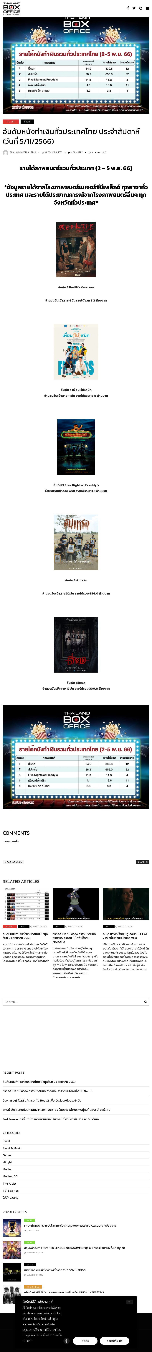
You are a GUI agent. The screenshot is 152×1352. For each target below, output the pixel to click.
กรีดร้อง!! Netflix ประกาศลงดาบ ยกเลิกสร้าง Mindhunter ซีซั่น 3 (64, 1292)
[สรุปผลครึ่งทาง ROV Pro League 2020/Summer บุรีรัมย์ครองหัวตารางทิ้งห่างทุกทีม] (12, 1250)
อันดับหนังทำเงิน (14, 862)
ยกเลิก (85, 1341)
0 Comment (77, 152)
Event (6, 1141)
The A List (9, 1183)
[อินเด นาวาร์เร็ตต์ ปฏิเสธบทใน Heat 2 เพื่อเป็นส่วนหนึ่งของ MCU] (126, 904)
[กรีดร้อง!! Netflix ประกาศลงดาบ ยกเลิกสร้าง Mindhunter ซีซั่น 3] (12, 1294)
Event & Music (12, 1148)
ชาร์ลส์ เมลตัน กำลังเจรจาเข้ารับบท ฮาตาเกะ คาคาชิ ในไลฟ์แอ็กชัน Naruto (74, 938)
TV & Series (11, 1190)
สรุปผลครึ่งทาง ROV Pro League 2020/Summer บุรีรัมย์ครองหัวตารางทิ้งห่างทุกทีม (74, 1248)
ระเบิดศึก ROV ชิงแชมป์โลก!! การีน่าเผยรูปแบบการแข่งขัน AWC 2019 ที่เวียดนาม (70, 1225)
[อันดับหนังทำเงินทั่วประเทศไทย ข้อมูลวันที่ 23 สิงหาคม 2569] (26, 904)
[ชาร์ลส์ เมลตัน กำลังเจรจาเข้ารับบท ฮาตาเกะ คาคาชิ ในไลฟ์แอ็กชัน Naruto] (76, 904)
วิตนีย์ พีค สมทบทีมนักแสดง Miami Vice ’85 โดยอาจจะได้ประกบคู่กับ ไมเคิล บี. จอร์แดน (56, 1109)
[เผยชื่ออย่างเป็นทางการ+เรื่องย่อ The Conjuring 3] (12, 1272)
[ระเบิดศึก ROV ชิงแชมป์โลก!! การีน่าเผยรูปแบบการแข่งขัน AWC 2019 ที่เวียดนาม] (12, 1228)
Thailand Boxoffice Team (23, 152)
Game (7, 1155)
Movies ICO (10, 1176)
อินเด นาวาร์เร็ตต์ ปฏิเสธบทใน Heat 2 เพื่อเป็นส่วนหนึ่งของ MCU (125, 936)
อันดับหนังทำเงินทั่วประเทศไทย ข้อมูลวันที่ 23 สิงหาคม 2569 (25, 936)
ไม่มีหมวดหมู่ (11, 1197)
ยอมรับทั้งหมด (114, 1341)
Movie (27, 121)
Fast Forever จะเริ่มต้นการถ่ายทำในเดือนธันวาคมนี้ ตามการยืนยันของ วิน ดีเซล (51, 1119)
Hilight (10, 121)
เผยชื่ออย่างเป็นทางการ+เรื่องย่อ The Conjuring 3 (55, 1270)
